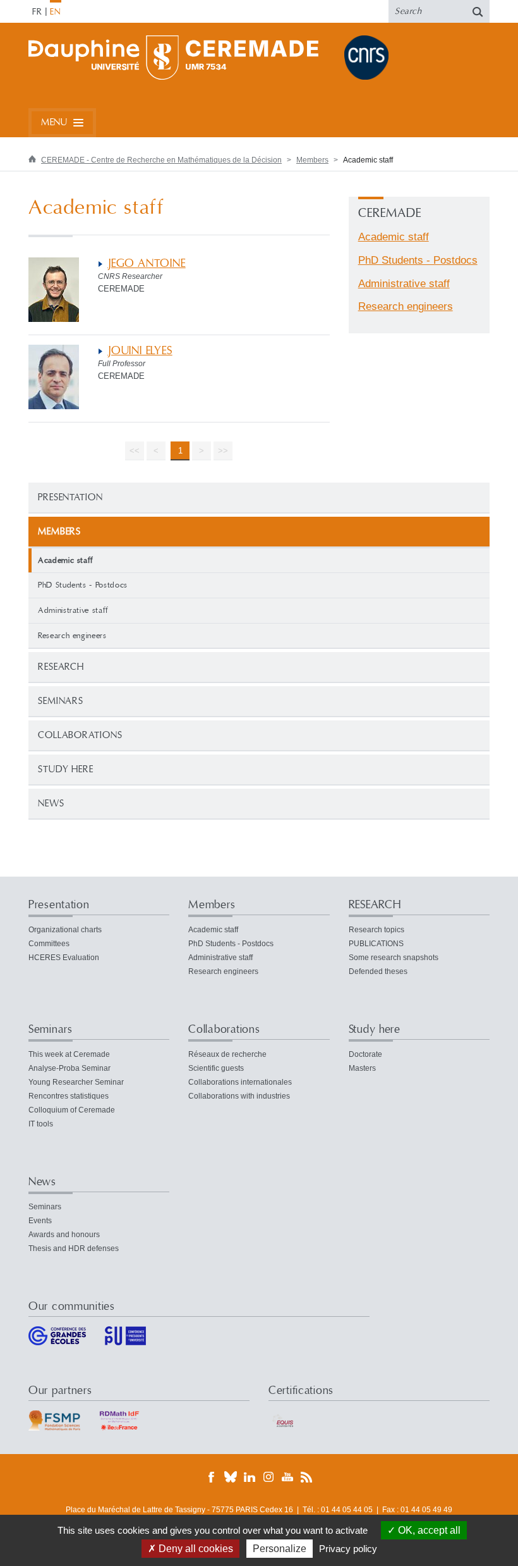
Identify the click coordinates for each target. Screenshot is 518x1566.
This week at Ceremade (69, 1054)
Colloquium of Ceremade (71, 1110)
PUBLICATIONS (376, 943)
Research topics (376, 929)
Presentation (70, 497)
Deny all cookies (194, 1548)
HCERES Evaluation (63, 957)
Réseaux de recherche (227, 1054)
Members (312, 160)
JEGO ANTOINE (146, 263)
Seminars (60, 701)
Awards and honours (64, 1234)
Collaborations (80, 735)
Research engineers (72, 636)
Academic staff (393, 237)
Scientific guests (216, 1068)
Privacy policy (348, 1548)
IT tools (40, 1123)
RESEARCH (61, 667)
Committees (48, 943)
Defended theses (378, 971)
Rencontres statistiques (68, 1096)
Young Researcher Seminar (76, 1082)
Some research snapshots (393, 957)
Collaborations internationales (240, 1082)
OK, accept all (428, 1530)
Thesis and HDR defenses (73, 1248)
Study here (65, 769)
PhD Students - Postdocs (83, 585)
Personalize (279, 1548)
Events (40, 1220)
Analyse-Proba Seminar (69, 1068)
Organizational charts (65, 929)
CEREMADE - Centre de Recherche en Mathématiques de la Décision (161, 160)
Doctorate (365, 1054)
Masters (362, 1068)
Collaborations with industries (239, 1096)
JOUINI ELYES (139, 350)
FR (37, 12)
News (51, 804)
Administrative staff (73, 610)
